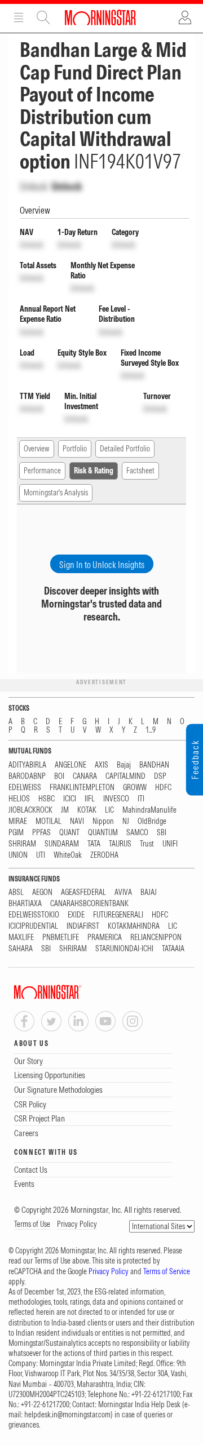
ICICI (69, 799)
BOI (59, 776)
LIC (109, 810)
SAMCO (137, 832)
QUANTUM (103, 832)
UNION (18, 855)
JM (65, 810)
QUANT (69, 832)
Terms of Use (32, 1224)
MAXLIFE (21, 937)
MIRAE (17, 821)
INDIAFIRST (83, 926)
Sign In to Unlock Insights (101, 564)
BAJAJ (148, 892)
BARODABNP (27, 776)
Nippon (103, 821)
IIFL (90, 799)
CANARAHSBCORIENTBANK (89, 903)
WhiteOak (68, 855)
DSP (160, 776)
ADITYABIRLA (27, 765)
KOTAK (86, 810)
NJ (125, 821)
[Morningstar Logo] (100, 17)
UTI (40, 855)
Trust (147, 844)
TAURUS (120, 844)
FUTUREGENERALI (118, 915)
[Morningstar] (70, 992)
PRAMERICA (104, 937)
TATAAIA (173, 949)
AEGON (42, 892)
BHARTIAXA (25, 903)
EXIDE (76, 915)
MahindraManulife (149, 810)
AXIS (101, 765)
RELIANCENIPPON (156, 937)
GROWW (135, 787)
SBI (161, 832)
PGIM (16, 832)
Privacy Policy (77, 1224)
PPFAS (41, 832)
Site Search (43, 17)
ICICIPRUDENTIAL (33, 926)
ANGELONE (70, 765)
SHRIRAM (22, 844)
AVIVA (123, 892)
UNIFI (170, 844)
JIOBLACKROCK (30, 810)
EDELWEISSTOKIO (33, 915)
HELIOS (19, 799)
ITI (141, 799)
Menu (18, 17)
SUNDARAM (62, 844)
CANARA (85, 776)
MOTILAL (48, 821)
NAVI (77, 821)
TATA (93, 844)
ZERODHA (104, 855)
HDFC (163, 787)
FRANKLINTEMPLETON (82, 787)
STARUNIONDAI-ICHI (124, 949)
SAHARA (20, 949)
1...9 (150, 730)
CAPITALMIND (125, 776)
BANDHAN (154, 765)
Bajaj (124, 765)
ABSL (16, 892)
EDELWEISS (24, 787)
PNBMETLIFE (60, 937)
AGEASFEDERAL (83, 892)
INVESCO (116, 799)
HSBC (46, 799)
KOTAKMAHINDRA (134, 926)
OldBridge (152, 821)
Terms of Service (166, 1271)
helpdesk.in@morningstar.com (67, 1414)
